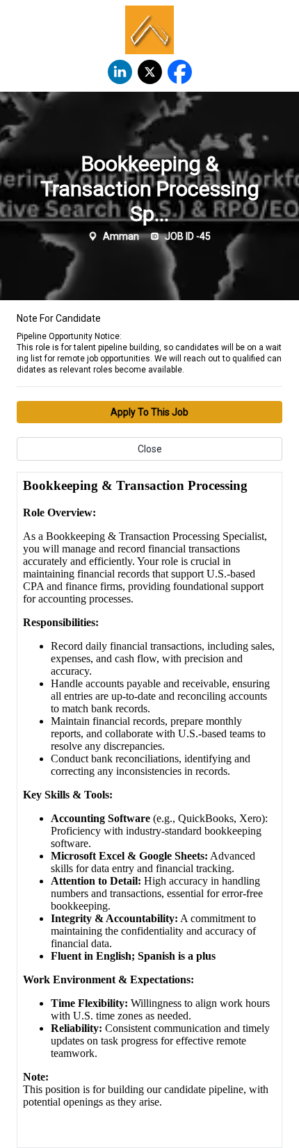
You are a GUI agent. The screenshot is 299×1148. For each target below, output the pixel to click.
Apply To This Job (149, 412)
